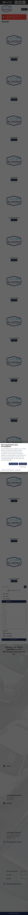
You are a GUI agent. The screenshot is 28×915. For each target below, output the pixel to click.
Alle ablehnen (23, 463)
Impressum (18, 470)
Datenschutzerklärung (7, 470)
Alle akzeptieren (13, 463)
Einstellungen (23, 466)
